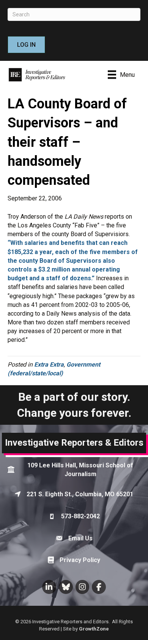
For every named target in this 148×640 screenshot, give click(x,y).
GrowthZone (94, 629)
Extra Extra (49, 364)
